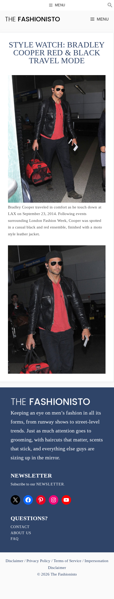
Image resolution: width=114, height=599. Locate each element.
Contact (20, 527)
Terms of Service (67, 561)
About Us (21, 533)
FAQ (15, 539)
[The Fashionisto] (32, 19)
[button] (110, 6)
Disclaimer (15, 561)
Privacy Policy (38, 561)
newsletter (50, 484)
